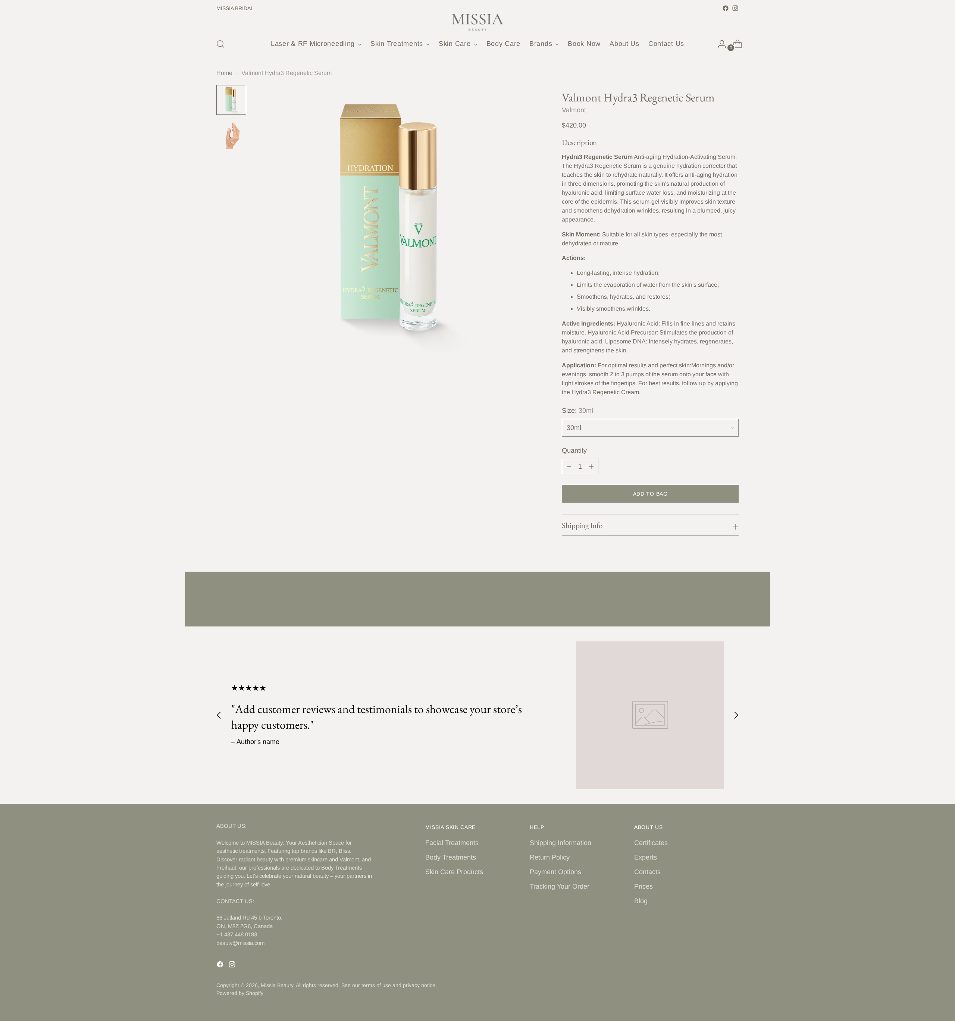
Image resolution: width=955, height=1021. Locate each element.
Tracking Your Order (559, 886)
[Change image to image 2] (231, 134)
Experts (645, 857)
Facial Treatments (452, 842)
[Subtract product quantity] (569, 466)
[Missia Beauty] (477, 22)
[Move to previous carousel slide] (715, 601)
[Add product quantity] (591, 466)
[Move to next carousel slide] (732, 600)
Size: (577, 410)
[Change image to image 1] (231, 100)
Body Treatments (450, 857)
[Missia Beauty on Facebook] (725, 8)
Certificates (651, 842)
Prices (643, 886)
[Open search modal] (220, 44)
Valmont (574, 110)
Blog (641, 901)
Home (224, 73)
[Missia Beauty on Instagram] (735, 8)
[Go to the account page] (718, 44)
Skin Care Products (454, 872)
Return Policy (550, 857)
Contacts (647, 872)
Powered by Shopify (239, 993)
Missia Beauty (277, 985)
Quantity (574, 450)
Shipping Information (560, 842)
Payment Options (555, 872)
